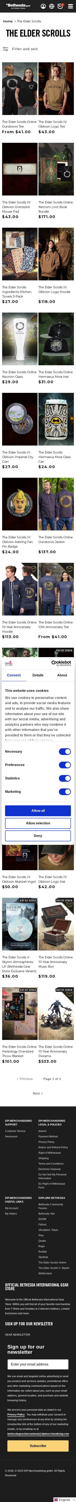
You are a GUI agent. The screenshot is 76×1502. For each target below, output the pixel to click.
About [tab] (62, 675)
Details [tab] (38, 675)
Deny (38, 836)
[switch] (65, 765)
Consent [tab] (14, 675)
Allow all (38, 810)
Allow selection (38, 823)
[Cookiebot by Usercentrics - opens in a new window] (53, 663)
